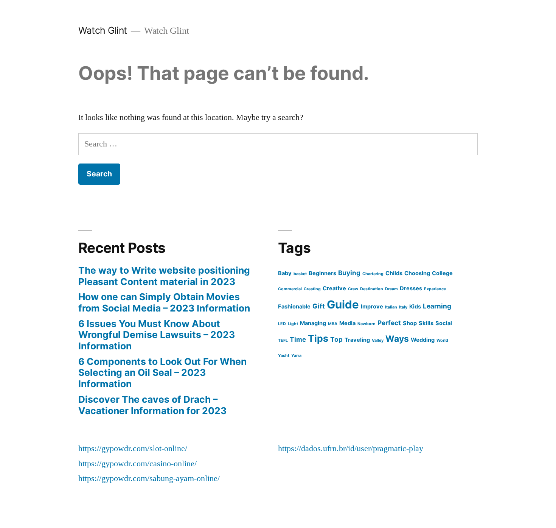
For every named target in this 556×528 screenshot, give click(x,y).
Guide (343, 304)
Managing (313, 323)
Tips (318, 338)
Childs (393, 273)
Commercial (290, 289)
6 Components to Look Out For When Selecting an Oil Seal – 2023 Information (162, 372)
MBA (332, 323)
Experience (435, 289)
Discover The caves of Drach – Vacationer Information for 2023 (152, 405)
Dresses (411, 288)
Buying (349, 273)
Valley (378, 340)
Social (443, 323)
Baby (285, 273)
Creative (334, 288)
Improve (372, 306)
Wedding (423, 339)
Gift (318, 306)
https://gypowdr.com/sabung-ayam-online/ (149, 478)
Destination (371, 289)
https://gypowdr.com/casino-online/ (137, 463)
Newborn (366, 323)
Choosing (417, 273)
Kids (415, 306)
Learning (437, 306)
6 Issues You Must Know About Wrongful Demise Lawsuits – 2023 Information (156, 335)
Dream (391, 289)
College (442, 273)
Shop (410, 323)
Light (293, 323)
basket (300, 273)
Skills (426, 323)
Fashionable (294, 306)
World (442, 340)
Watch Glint (102, 30)
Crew (353, 289)
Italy (403, 307)
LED (282, 323)
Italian (391, 307)
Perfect (389, 323)
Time (298, 339)
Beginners (322, 273)
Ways (397, 338)
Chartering (373, 273)
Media (347, 323)
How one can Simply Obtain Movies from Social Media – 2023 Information (164, 302)
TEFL (283, 340)
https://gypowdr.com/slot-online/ (132, 448)
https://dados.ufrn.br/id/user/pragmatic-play (350, 448)
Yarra (296, 355)
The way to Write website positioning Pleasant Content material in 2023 (164, 276)
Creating (312, 289)
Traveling (357, 339)
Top (336, 339)
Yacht (283, 355)
